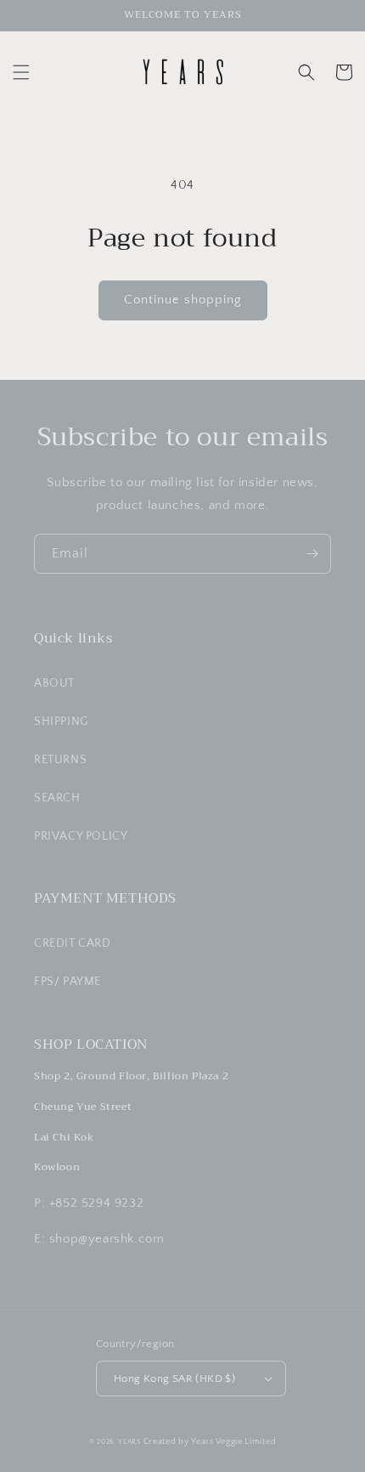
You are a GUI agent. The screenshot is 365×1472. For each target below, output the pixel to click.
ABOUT (54, 683)
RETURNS (60, 760)
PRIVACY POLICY (80, 836)
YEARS (129, 1442)
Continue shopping (183, 299)
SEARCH (57, 798)
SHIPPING (61, 721)
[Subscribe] (311, 554)
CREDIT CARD (72, 943)
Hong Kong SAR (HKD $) (174, 1378)
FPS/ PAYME (67, 981)
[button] (21, 72)
